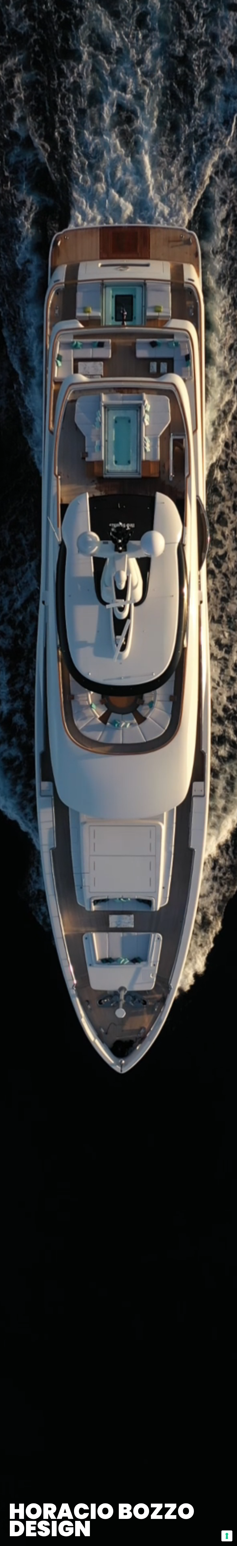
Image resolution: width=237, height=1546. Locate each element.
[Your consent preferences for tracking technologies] (226, 1535)
